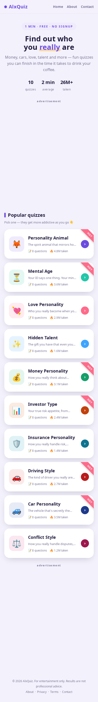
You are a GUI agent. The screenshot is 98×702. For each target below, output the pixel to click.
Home (58, 6)
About (72, 6)
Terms (54, 692)
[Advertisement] (49, 154)
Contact (87, 6)
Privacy (42, 692)
